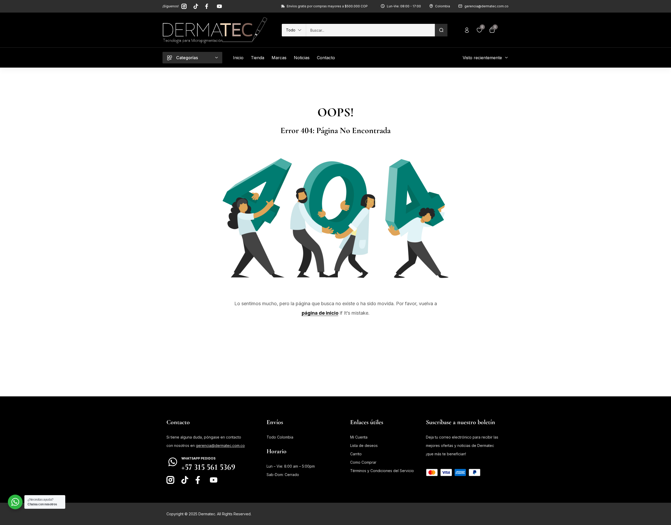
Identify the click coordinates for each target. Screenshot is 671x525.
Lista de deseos (364, 445)
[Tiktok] (195, 6)
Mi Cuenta (358, 437)
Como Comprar (363, 462)
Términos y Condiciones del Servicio (382, 470)
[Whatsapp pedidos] (173, 462)
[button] (294, 30)
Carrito (356, 454)
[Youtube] (219, 6)
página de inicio (320, 313)
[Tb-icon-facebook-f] (207, 6)
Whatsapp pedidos (198, 458)
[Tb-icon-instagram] (184, 6)
